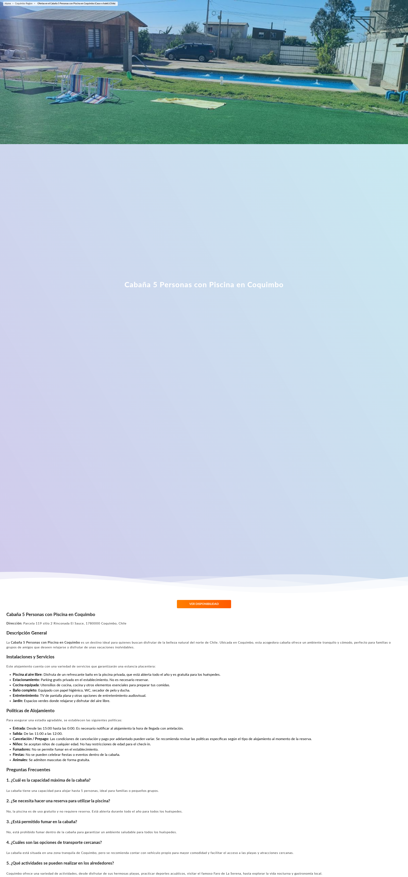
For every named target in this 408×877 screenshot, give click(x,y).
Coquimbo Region (24, 4)
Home (8, 4)
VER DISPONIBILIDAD (204, 604)
